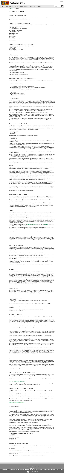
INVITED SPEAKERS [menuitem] (12, 6)
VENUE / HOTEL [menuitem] (32, 6)
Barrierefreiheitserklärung (36, 466)
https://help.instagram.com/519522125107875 (17, 381)
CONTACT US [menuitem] (38, 6)
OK (28, 471)
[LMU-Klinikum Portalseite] (6, 3)
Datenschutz (30, 466)
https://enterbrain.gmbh (44, 224)
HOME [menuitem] (2, 6)
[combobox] (58, 6)
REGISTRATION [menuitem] (20, 6)
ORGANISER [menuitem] (26, 6)
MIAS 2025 (11, 8)
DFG (33, 468)
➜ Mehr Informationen (34, 471)
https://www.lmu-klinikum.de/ (14, 450)
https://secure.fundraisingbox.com (31, 224)
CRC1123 (61, 1)
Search (62, 6)
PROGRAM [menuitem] (6, 6)
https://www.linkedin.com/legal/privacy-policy (16, 402)
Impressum (25, 466)
